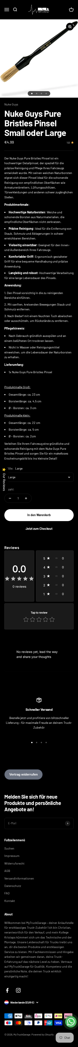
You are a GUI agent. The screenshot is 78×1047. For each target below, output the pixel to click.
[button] (55, 558)
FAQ (7, 893)
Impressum (12, 856)
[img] (19, 579)
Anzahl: (9, 489)
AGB (7, 871)
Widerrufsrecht (14, 863)
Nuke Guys (11, 104)
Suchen (9, 848)
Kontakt (9, 901)
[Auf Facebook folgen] (7, 990)
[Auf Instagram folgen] (18, 990)
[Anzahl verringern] (10, 498)
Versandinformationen (19, 878)
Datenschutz (12, 886)
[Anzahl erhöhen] (26, 498)
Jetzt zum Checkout (39, 528)
